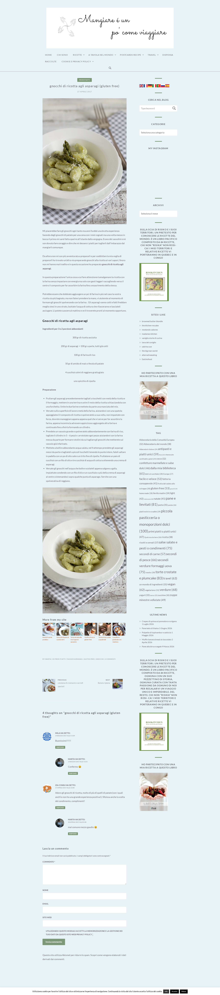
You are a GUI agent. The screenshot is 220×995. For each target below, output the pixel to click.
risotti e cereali (148, 542)
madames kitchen (149, 334)
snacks (150, 572)
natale (160, 498)
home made (146, 493)
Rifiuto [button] (183, 991)
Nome (45, 890)
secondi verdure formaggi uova (155, 566)
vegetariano (152, 590)
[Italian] (154, 85)
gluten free (89, 659)
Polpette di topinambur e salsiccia (156, 632)
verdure (168, 590)
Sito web (47, 917)
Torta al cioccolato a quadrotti (105, 638)
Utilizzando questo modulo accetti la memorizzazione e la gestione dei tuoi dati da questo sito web (84, 933)
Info (166, 991)
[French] (146, 85)
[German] (150, 85)
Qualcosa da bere (152, 537)
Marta (48, 659)
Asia (162, 455)
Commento (49, 862)
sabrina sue (147, 346)
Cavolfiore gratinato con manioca (117, 639)
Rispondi (60, 747)
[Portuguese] (159, 85)
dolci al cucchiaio (154, 474)
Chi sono (62, 55)
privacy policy (84, 934)
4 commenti (110, 659)
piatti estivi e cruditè (150, 511)
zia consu (60, 785)
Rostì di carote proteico (47, 638)
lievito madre (161, 493)
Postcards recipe (130, 55)
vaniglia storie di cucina (152, 338)
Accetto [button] (174, 991)
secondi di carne (152, 554)
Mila (57, 733)
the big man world (149, 351)
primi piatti (84, 80)
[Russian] (163, 85)
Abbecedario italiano (148, 449)
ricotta (167, 537)
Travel (152, 55)
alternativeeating (149, 355)
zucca (154, 595)
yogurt (144, 595)
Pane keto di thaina (150, 628)
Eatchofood (147, 359)
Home (48, 55)
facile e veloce (150, 479)
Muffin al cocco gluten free (90, 638)
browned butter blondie (152, 321)
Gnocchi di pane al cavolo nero (63, 638)
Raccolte (51, 61)
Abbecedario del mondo (157, 444)
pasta (163, 505)
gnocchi (100, 659)
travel (170, 578)
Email (46, 904)
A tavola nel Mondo (100, 55)
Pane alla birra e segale (152, 646)
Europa (168, 474)
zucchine (164, 595)
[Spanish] (167, 85)
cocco (161, 458)
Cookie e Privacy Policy (76, 61)
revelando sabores (150, 329)
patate (172, 505)
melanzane (148, 499)
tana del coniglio (149, 342)
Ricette (77, 55)
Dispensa (167, 55)
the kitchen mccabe (150, 325)
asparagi (78, 659)
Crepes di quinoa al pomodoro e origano (159, 621)
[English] (141, 85)
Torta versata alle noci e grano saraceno (76, 639)
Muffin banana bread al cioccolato (156, 639)
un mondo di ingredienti (153, 584)
